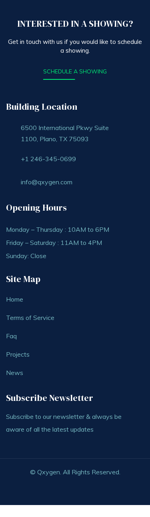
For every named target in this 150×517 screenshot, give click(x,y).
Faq (11, 336)
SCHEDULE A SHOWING (75, 71)
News (14, 373)
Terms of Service (30, 318)
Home (14, 299)
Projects (18, 354)
